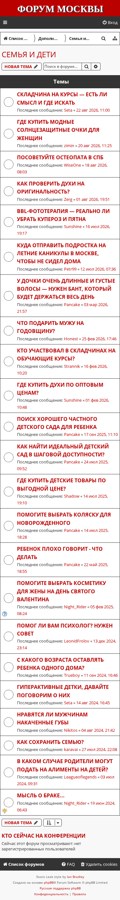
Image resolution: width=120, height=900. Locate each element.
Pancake (72, 304)
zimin (69, 145)
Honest (71, 339)
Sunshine (73, 226)
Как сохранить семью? (50, 742)
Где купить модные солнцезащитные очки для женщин (58, 130)
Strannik (72, 366)
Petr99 (70, 269)
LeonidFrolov (76, 641)
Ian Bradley (75, 876)
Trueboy (72, 675)
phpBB (48, 882)
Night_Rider (75, 607)
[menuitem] (110, 22)
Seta (68, 110)
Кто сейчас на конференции (43, 835)
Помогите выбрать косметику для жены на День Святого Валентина (61, 591)
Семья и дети (29, 54)
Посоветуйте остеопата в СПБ (60, 157)
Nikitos (70, 730)
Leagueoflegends (80, 777)
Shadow (71, 496)
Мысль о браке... (41, 795)
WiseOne (72, 165)
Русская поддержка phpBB (60, 888)
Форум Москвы (60, 9)
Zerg (68, 199)
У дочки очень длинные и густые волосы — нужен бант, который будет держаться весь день (66, 289)
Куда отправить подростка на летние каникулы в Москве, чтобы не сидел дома (61, 253)
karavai (71, 749)
